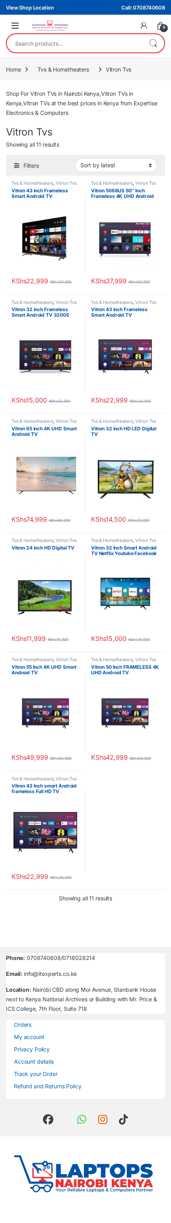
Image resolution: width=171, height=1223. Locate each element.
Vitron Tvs (66, 183)
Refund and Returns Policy (48, 1085)
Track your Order (36, 1073)
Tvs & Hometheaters (63, 69)
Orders (22, 1024)
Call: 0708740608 (143, 7)
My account (29, 1036)
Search (153, 43)
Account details (34, 1061)
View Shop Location (30, 7)
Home (13, 69)
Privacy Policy (32, 1049)
